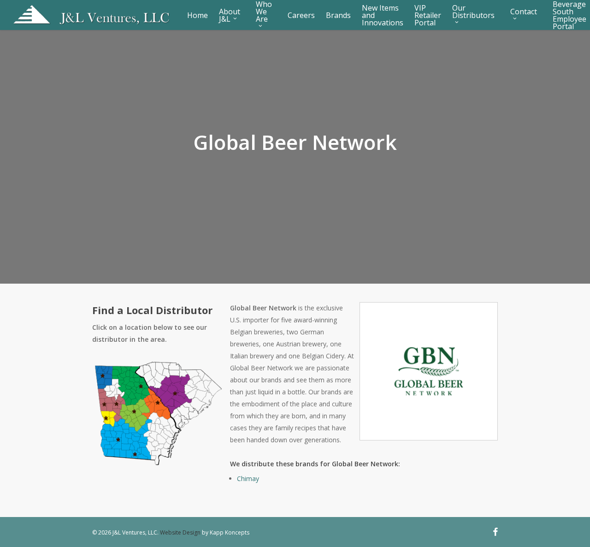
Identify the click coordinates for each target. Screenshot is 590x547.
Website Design (180, 532)
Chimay (248, 478)
